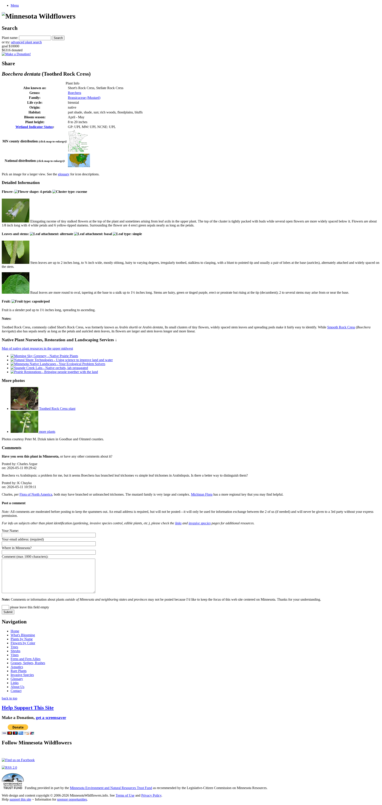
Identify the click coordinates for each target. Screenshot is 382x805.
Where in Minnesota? (17, 548)
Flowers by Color (23, 643)
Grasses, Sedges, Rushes (28, 663)
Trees (14, 647)
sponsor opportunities (72, 799)
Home (15, 631)
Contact (16, 691)
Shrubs (15, 651)
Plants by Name (22, 639)
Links (15, 683)
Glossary (17, 679)
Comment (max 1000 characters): (25, 556)
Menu (15, 5)
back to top (9, 698)
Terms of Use (125, 795)
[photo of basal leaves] (15, 292)
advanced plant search (26, 42)
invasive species (200, 523)
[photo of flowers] (15, 221)
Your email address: (15, 539)
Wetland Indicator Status (34, 127)
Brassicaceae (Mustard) (84, 98)
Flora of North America (35, 494)
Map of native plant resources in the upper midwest (37, 348)
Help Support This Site (28, 708)
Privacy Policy (151, 795)
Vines (15, 655)
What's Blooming (23, 635)
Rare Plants (19, 671)
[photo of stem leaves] (15, 262)
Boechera (74, 93)
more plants (46, 431)
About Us (17, 687)
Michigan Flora (201, 494)
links (178, 523)
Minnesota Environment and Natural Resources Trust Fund (111, 788)
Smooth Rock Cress (341, 327)
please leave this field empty (29, 607)
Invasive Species (22, 675)
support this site (20, 799)
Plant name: (10, 38)
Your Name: (10, 531)
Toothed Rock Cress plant (56, 408)
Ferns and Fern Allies (25, 659)
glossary (63, 174)
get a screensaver (51, 717)
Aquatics (17, 667)
